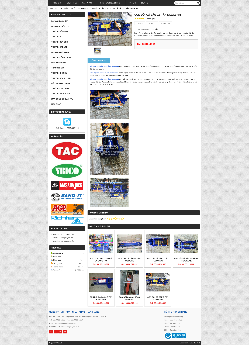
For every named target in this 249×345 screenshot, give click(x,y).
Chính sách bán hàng (110, 3)
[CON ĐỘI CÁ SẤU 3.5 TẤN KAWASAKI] (101, 282)
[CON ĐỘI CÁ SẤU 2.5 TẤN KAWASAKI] (110, 29)
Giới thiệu (72, 3)
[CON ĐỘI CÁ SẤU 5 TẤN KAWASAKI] (129, 282)
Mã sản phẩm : (144, 29)
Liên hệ (144, 3)
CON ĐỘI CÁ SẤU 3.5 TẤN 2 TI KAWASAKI (186, 259)
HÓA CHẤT (56, 104)
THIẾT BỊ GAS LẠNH (60, 89)
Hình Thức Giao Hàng (173, 323)
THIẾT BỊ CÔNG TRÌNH (61, 57)
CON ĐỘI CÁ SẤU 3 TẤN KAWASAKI (157, 259)
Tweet (153, 23)
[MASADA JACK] (67, 186)
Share (140, 23)
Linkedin (166, 23)
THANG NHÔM (57, 68)
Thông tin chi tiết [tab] (98, 60)
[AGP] (67, 209)
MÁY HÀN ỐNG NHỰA (60, 83)
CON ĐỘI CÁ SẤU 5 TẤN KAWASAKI (129, 298)
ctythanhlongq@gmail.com (66, 323)
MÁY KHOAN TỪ (58, 63)
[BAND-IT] (67, 197)
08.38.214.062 (59, 320)
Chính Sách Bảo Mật (172, 330)
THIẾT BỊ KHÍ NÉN (59, 73)
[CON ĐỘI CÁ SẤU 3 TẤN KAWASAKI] (158, 243)
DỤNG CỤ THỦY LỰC (60, 26)
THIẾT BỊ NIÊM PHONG (61, 94)
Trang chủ (56, 3)
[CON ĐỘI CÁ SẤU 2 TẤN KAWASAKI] (158, 282)
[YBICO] (67, 171)
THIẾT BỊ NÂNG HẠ (59, 31)
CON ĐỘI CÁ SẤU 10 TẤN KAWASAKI (129, 259)
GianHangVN (195, 343)
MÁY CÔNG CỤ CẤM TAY (62, 99)
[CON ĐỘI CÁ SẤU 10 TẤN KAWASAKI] (129, 243)
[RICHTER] (67, 220)
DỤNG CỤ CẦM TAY (59, 21)
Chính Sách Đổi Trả (172, 327)
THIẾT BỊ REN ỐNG (59, 42)
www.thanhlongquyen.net (63, 238)
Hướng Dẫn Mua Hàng (173, 316)
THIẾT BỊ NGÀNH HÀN (61, 78)
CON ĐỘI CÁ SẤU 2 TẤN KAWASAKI (157, 298)
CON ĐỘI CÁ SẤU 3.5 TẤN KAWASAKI (101, 298)
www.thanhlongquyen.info (63, 241)
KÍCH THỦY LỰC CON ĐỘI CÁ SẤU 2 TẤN (101, 259)
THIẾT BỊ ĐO (56, 37)
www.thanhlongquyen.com (63, 234)
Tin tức (132, 3)
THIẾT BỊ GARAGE (59, 47)
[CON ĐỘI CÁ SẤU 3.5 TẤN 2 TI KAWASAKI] (186, 243)
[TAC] (67, 151)
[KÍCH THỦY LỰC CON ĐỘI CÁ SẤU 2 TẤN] (101, 243)
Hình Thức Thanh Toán (173, 320)
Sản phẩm (87, 3)
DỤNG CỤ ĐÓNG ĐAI (60, 52)
